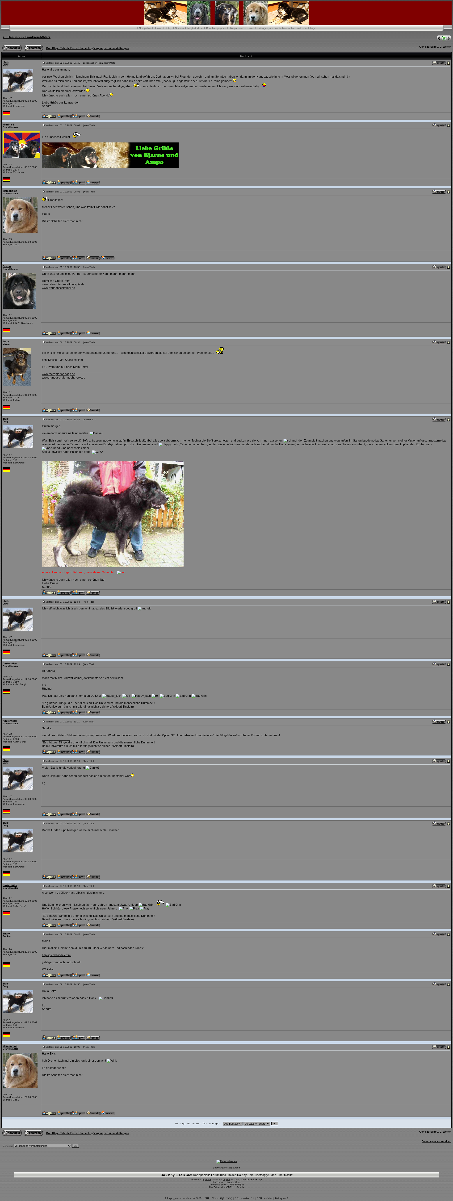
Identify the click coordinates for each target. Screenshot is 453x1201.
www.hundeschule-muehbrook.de (63, 377)
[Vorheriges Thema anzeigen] (438, 40)
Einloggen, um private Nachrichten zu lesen (281, 28)
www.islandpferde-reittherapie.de (63, 284)
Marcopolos (10, 190)
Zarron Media (234, 1182)
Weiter (447, 46)
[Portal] (444, 40)
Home (158, 28)
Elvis (5, 62)
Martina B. (9, 124)
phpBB (226, 1179)
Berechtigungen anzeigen (436, 1141)
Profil (250, 28)
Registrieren (237, 28)
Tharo (6, 933)
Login (313, 28)
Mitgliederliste (195, 28)
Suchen (179, 28)
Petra (6, 341)
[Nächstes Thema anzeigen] (449, 40)
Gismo (7, 266)
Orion (208, 1179)
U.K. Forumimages (234, 1184)
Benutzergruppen (216, 28)
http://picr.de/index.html (56, 955)
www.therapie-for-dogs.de (58, 374)
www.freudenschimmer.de (58, 288)
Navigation (145, 28)
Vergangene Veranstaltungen (111, 48)
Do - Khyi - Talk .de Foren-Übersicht (68, 48)
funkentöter (10, 663)
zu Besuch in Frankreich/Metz (26, 37)
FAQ (169, 28)
